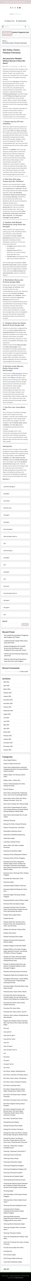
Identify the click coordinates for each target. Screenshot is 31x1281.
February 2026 (8, 693)
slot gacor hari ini (9, 1064)
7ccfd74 (6, 66)
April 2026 (6, 685)
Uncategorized (8, 1251)
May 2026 (6, 682)
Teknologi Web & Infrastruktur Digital (14, 1224)
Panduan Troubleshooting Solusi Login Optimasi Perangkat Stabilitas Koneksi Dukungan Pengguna (15, 966)
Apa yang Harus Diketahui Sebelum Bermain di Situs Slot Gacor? (14, 61)
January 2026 (7, 696)
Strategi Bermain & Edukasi (11, 1122)
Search (4, 621)
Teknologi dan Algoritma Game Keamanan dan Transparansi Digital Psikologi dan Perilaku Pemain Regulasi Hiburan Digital (16, 1185)
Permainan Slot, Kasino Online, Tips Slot (15, 1012)
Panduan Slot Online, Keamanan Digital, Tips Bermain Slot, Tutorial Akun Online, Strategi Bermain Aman (15, 958)
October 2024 (7, 750)
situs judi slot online (9, 1039)
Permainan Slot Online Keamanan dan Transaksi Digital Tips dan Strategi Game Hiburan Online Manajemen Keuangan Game (16, 997)
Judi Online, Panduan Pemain (12, 842)
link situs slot (7, 508)
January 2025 (7, 739)
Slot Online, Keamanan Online (12, 1085)
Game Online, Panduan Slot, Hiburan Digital (16, 804)
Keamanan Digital (9, 882)
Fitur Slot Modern (9, 789)
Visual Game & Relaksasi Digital (13, 1262)
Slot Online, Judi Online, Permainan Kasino (16, 1075)
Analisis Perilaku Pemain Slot (12, 763)
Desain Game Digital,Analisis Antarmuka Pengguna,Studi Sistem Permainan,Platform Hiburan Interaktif (16, 769)
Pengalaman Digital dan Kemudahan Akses (16, 975)
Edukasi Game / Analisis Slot (12, 780)
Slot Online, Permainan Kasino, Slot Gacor (16, 1100)
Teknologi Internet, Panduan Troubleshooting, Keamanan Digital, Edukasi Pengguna (14, 1211)
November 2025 (8, 703)
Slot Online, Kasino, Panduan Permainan (15, 1082)
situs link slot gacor (9, 486)
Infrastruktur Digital (9, 838)
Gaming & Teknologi (9, 820)
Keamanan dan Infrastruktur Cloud (13, 878)
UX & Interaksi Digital (10, 1255)
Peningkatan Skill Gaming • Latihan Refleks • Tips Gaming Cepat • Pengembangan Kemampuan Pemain (16, 980)
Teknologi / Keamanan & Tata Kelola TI (15, 1151)
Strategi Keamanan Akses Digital (13, 1125)
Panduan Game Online (10, 933)
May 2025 (6, 725)
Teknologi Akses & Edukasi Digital (13, 1176)
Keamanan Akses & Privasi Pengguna (14, 858)
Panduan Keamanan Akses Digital (13, 936)
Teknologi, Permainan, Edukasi (12, 1233)
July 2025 (6, 718)
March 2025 (7, 732)
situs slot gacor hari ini (10, 536)
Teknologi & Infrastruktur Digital (13, 1162)
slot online (7, 501)
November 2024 (8, 746)
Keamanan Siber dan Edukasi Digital (14, 904)
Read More (6, 479)
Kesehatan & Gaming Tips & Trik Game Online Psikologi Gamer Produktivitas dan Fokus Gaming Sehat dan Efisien (15, 909)
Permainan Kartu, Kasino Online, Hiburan (15, 991)
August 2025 (7, 714)
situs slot (6, 586)
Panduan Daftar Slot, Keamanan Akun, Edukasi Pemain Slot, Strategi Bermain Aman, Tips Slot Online (15, 924)
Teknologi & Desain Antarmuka (12, 1155)
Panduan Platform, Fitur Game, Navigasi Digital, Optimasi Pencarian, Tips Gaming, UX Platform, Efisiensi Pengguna (15, 951)
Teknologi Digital (8, 1191)
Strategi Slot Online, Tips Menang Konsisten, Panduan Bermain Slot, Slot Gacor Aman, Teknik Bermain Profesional (15, 1140)
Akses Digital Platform (10, 760)
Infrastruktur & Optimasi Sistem (13, 831)
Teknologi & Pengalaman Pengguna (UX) (15, 1169)
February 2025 (8, 735)
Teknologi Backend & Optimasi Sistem (14, 1180)
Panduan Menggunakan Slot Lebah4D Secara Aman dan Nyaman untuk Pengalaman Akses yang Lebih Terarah (15, 648)
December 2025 (8, 700)
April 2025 (6, 728)
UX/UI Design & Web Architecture (13, 1258)
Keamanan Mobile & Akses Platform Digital (16, 900)
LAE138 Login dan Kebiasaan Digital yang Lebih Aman (14, 2)
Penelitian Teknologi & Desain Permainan (15, 971)
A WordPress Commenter (11, 671)
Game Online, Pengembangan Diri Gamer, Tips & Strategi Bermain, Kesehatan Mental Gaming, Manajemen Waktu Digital (16, 809)
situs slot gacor (17, 373)
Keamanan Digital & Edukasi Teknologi (15, 885)
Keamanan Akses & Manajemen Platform (15, 854)
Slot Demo (7, 1057)
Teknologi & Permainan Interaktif (13, 1172)
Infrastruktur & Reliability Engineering (14, 835)
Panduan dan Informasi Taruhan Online (15, 929)
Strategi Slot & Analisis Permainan (13, 1129)
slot (5, 543)
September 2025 (8, 710)
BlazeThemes (19, 1277)
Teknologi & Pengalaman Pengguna (14, 1165)
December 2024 (8, 743)
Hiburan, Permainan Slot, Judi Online (14, 827)
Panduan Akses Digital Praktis (12, 915)
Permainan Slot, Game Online (12, 1008)
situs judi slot (7, 1032)
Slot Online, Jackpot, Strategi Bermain (14, 1071)
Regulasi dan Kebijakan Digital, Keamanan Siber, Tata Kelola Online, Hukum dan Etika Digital (16, 1023)
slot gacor (6, 494)
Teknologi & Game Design (11, 1158)
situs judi (6, 1028)
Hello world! (24, 671)
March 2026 (7, 689)
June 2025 (6, 721)
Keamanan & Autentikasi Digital (13, 851)
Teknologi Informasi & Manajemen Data (15, 1205)
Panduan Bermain (9, 918)
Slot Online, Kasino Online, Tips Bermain (15, 1078)
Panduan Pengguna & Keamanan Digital (15, 945)
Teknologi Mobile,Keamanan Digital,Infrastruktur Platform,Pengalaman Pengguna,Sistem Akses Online (15, 1218)
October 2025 (7, 707)
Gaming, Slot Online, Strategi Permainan (15, 824)
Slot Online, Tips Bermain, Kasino (13, 1118)
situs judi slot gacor (9, 1035)
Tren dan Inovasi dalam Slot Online (13, 1247)
